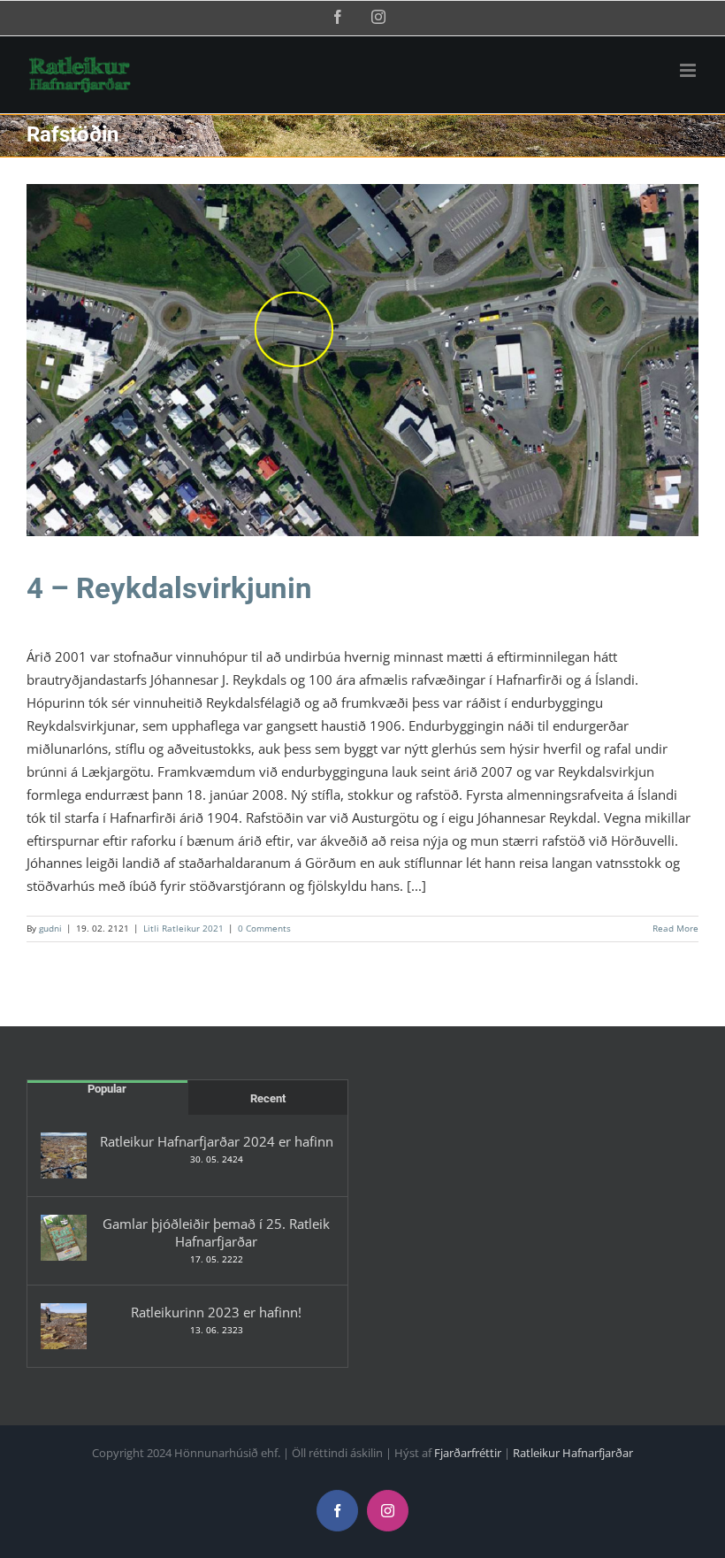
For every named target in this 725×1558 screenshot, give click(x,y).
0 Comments (264, 928)
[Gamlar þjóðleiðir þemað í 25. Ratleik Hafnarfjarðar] (64, 1238)
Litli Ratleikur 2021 (363, 371)
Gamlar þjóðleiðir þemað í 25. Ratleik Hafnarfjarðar (216, 1232)
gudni (50, 928)
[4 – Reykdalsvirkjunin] (362, 360)
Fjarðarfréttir (467, 1453)
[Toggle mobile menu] (689, 70)
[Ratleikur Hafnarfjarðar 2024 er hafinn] (64, 1155)
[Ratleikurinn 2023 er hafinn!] (64, 1326)
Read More (675, 928)
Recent (268, 1098)
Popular (107, 1088)
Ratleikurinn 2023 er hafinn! (216, 1312)
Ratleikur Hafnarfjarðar (573, 1453)
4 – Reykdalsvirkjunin (169, 588)
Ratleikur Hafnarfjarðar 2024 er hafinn (216, 1141)
